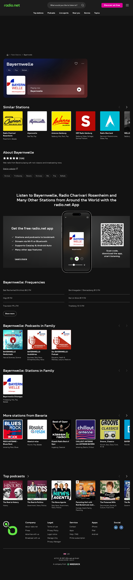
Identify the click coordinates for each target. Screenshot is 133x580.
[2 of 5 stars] (7, 158)
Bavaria (29, 176)
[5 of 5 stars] (17, 158)
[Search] (82, 5)
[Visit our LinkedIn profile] (116, 527)
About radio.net (31, 527)
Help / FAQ (74, 534)
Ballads (24, 70)
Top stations (38, 13)
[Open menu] (127, 5)
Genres (87, 13)
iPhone (94, 527)
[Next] (127, 106)
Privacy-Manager (54, 542)
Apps (72, 530)
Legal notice (52, 534)
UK (68, 554)
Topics (97, 13)
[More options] (82, 63)
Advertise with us (32, 534)
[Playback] (79, 89)
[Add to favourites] (76, 63)
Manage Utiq (52, 538)
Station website (9, 169)
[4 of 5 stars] (13, 158)
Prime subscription (77, 538)
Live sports (63, 13)
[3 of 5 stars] (10, 158)
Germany (39, 176)
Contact (73, 527)
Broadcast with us (32, 538)
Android (95, 534)
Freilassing (18, 176)
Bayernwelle (37, 91)
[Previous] (119, 106)
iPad (93, 530)
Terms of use (52, 527)
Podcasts (51, 13)
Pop (16, 70)
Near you (76, 13)
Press (27, 530)
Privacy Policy (52, 530)
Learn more (21, 259)
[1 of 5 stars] (4, 158)
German (7, 176)
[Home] (7, 55)
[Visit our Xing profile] (121, 527)
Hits (9, 70)
